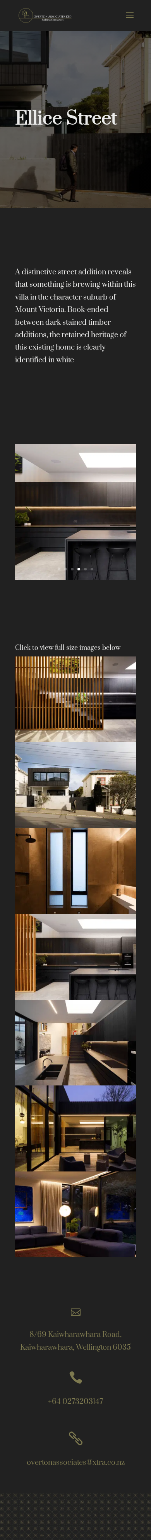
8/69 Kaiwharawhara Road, (75, 1335)
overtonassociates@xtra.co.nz (76, 1463)
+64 (75, 1402)
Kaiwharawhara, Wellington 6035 (75, 1347)
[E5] (75, 1257)
